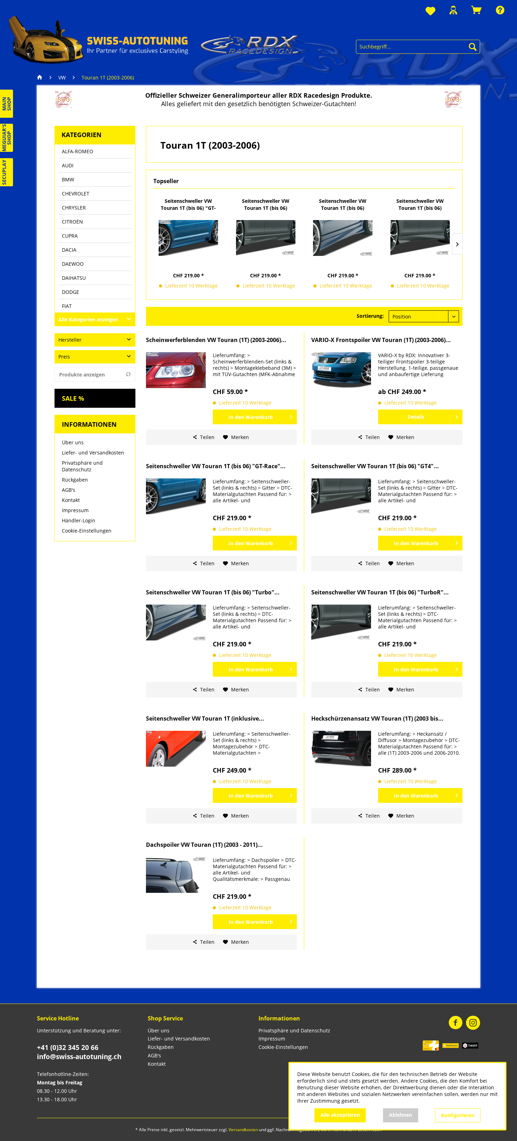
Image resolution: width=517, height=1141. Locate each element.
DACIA (69, 249)
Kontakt (71, 500)
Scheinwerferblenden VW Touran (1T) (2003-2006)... (216, 340)
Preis (64, 356)
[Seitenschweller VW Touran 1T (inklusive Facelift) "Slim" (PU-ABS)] (176, 749)
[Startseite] (41, 77)
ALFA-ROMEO (77, 151)
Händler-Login (78, 520)
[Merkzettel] (430, 11)
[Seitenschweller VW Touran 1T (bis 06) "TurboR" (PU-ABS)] (420, 238)
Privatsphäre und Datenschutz (82, 466)
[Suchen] (472, 47)
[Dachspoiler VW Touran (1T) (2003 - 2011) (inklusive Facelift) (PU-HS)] (176, 875)
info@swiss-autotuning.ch (79, 1056)
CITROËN (72, 221)
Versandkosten (243, 1130)
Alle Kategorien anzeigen (88, 319)
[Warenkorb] (476, 10)
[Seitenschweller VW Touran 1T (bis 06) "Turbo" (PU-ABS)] (343, 238)
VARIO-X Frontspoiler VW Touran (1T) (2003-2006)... (381, 340)
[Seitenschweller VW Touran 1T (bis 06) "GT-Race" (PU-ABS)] (188, 238)
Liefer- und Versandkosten (93, 452)
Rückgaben (75, 479)
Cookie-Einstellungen (86, 530)
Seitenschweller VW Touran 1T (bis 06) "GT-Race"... (188, 205)
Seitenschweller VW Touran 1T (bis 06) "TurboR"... (420, 205)
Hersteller (70, 339)
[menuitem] (430, 11)
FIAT (67, 306)
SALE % (73, 398)
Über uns (73, 442)
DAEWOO (73, 263)
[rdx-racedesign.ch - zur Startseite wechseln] (154, 39)
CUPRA (70, 235)
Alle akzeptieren (340, 1114)
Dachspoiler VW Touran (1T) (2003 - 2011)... (204, 845)
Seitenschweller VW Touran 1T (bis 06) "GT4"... (265, 205)
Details (416, 416)
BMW (68, 179)
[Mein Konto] (453, 10)
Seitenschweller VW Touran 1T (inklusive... (205, 718)
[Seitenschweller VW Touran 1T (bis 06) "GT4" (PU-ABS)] (266, 238)
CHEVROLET (75, 193)
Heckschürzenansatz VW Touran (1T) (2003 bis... (377, 718)
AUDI (68, 165)
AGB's (68, 489)
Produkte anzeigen (82, 374)
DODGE (70, 292)
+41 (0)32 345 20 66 (67, 1047)
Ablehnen (400, 1114)
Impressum (75, 510)
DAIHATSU (74, 278)
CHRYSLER (74, 207)
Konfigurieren (457, 1115)
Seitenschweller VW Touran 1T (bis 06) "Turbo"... (342, 205)
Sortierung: (370, 315)
